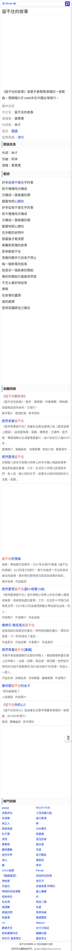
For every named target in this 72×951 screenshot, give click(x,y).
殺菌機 (40, 833)
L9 (3, 922)
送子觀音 (41, 854)
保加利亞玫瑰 (44, 875)
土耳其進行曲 (44, 812)
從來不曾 (14, 182)
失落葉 (6, 818)
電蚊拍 (40, 859)
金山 (4, 859)
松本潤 (6, 901)
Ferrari (40, 870)
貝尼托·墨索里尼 (11, 938)
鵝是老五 (41, 938)
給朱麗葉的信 (10, 933)
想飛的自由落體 (11, 891)
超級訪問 (7, 912)
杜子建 (6, 833)
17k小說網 (8, 870)
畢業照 (6, 844)
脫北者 (40, 844)
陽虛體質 (41, 917)
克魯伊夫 (7, 812)
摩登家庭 (7, 828)
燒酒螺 (6, 907)
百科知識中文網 (45, 944)
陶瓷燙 (6, 917)
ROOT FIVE (43, 807)
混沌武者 (41, 839)
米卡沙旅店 (42, 927)
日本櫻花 (41, 828)
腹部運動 (7, 849)
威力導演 (41, 818)
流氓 (4, 839)
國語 (14, 131)
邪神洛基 (41, 912)
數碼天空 (7, 927)
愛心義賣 (41, 891)
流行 (21, 137)
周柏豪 (6, 880)
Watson (40, 922)
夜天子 (40, 880)
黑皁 (38, 865)
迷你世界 (7, 854)
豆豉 (38, 849)
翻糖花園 (41, 933)
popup (5, 807)
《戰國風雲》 (10, 875)
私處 (38, 907)
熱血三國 (41, 901)
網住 (21, 201)
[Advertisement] (36, 51)
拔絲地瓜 (7, 896)
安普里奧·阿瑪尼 (45, 886)
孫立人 (6, 823)
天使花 (6, 886)
